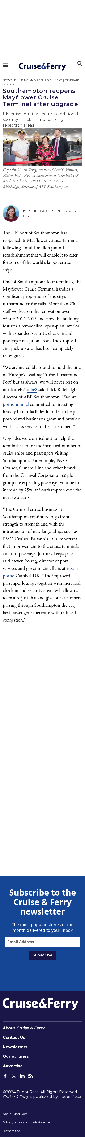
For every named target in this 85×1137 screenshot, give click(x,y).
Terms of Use (11, 1131)
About (23, 1028)
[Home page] (42, 67)
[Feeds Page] (30, 1075)
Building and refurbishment (38, 80)
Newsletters (15, 1047)
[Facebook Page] (5, 1075)
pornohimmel (16, 404)
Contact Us (14, 1037)
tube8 (32, 390)
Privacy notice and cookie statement (27, 1122)
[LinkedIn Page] (22, 1075)
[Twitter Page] (13, 1075)
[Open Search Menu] (79, 63)
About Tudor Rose (15, 1113)
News (7, 80)
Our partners (16, 1056)
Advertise (13, 1066)
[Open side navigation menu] (5, 65)
